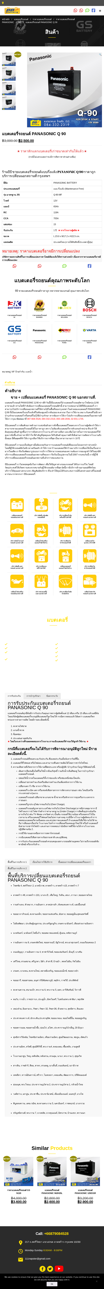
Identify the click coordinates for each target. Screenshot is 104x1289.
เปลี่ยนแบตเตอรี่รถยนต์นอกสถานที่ (17, 516)
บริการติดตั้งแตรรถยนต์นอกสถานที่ (76, 648)
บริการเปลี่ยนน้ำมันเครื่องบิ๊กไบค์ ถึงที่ (65, 516)
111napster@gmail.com (37, 1258)
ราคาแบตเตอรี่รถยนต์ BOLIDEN (64, 316)
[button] (100, 54)
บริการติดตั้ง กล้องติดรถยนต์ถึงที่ (41, 516)
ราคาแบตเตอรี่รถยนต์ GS (14, 341)
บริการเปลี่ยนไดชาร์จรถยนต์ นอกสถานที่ (78, 656)
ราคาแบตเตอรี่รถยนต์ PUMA (64, 341)
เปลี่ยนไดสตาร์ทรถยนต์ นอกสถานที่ (89, 592)
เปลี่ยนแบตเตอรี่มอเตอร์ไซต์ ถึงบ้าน (65, 567)
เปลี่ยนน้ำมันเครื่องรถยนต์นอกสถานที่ (17, 592)
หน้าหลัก (6, 19)
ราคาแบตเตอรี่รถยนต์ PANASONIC (39, 341)
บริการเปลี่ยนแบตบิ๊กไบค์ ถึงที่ (41, 567)
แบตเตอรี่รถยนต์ (21, 19)
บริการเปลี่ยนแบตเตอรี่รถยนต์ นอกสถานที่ (28, 644)
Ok (52, 1284)
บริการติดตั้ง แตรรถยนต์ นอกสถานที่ (89, 516)
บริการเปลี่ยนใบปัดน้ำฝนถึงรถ (65, 592)
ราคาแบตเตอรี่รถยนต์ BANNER (39, 316)
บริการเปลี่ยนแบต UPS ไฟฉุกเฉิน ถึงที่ (77, 660)
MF (19, 22)
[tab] (10, 382)
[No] (96, 1281)
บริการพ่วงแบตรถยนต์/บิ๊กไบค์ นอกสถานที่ (79, 652)
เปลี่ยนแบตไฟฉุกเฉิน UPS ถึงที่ (89, 542)
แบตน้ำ (28, 372)
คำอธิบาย (10, 382)
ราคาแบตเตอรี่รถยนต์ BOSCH (89, 316)
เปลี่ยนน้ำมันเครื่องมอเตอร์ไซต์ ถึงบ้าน (41, 542)
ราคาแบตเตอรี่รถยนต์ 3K (14, 316)
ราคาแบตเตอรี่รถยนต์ (42, 19)
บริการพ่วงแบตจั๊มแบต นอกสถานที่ (41, 592)
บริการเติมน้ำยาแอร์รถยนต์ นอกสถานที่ (17, 542)
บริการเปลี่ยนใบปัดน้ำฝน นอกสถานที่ (26, 648)
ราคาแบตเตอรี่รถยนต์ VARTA (89, 341)
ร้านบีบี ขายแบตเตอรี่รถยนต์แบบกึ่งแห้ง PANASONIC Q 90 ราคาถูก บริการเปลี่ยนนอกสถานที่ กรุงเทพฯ (48, 174)
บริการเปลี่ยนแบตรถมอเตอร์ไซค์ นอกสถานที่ (80, 644)
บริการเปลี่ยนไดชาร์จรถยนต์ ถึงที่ (65, 542)
